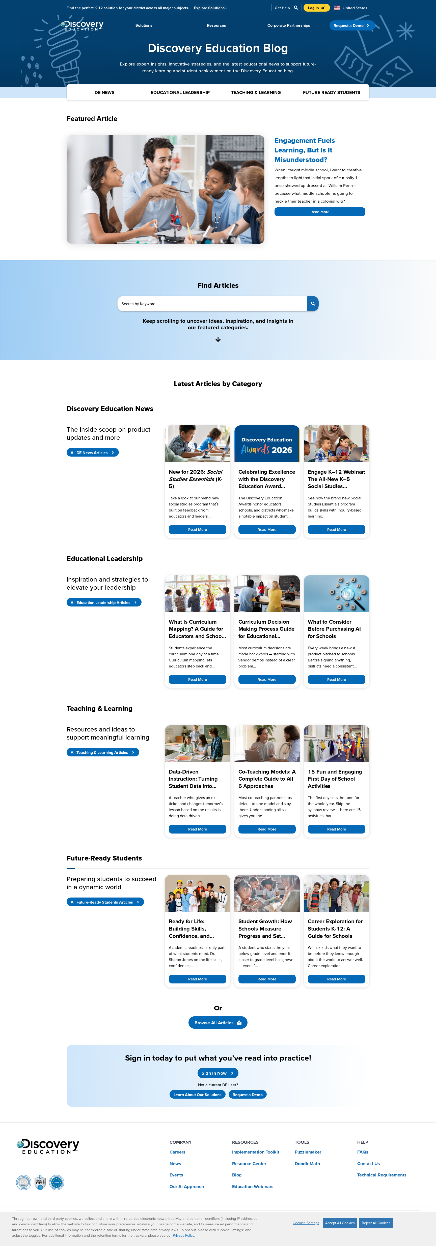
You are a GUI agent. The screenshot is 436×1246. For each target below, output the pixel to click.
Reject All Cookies (376, 1223)
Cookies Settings (306, 1223)
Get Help (282, 8)
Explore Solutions (210, 8)
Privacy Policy (183, 1235)
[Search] (313, 303)
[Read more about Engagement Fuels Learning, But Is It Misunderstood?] (165, 189)
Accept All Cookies (340, 1223)
